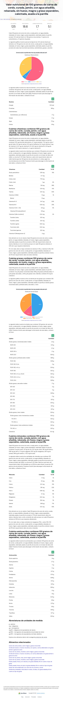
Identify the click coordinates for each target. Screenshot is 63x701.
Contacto (40, 697)
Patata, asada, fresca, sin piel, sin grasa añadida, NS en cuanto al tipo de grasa (30, 665)
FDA (23, 161)
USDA (29, 93)
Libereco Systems (41, 693)
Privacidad (33, 697)
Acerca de (27, 697)
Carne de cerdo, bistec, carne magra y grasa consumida (24, 646)
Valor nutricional (7, 19)
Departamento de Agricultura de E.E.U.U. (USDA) (33, 83)
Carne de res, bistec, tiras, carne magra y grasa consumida (25, 657)
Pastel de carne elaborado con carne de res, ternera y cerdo (26, 667)
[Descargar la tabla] (52, 98)
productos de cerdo (41, 637)
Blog (22, 697)
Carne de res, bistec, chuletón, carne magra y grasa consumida (26, 651)
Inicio (1, 19)
